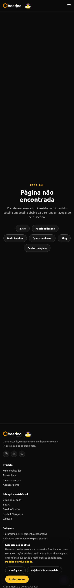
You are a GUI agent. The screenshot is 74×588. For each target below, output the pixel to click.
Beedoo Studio (11, 509)
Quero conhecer (42, 238)
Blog (64, 238)
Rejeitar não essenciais (44, 570)
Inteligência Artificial (15, 494)
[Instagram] (6, 454)
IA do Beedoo (15, 238)
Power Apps (9, 475)
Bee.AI (6, 504)
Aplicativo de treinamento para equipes (25, 538)
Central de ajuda (37, 248)
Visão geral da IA (12, 499)
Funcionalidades (45, 228)
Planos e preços (11, 479)
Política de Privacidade (18, 561)
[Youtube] (22, 454)
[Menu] (69, 6)
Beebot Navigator (13, 513)
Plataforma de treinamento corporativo (25, 533)
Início (22, 228)
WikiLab (7, 518)
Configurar (15, 570)
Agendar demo (11, 484)
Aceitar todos (17, 579)
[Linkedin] (14, 454)
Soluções (8, 527)
